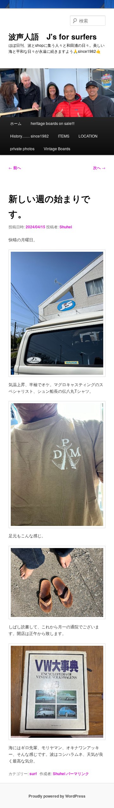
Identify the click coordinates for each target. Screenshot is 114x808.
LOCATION (88, 136)
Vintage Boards (57, 148)
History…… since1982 (29, 136)
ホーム (16, 123)
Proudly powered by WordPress (57, 796)
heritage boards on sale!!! (52, 123)
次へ (99, 167)
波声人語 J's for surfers (53, 36)
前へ (15, 167)
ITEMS (63, 136)
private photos (22, 148)
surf (33, 773)
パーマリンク (77, 773)
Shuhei (66, 227)
